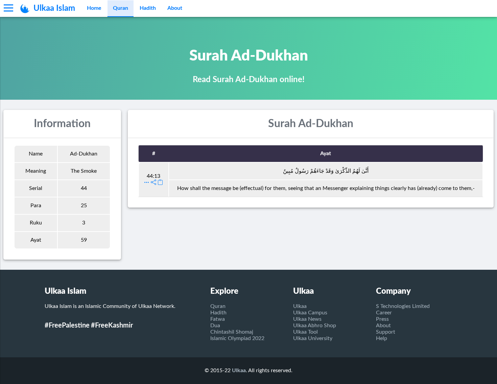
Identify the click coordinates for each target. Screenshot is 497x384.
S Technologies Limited (403, 306)
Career (384, 312)
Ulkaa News (307, 319)
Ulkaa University (312, 338)
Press (382, 319)
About (174, 8)
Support (385, 332)
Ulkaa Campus (310, 312)
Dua (215, 325)
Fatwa (217, 319)
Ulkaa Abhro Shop (314, 325)
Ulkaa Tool (305, 332)
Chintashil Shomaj (231, 332)
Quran (120, 8)
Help (381, 338)
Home (94, 8)
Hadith (148, 8)
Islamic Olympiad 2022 (237, 338)
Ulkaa (300, 306)
